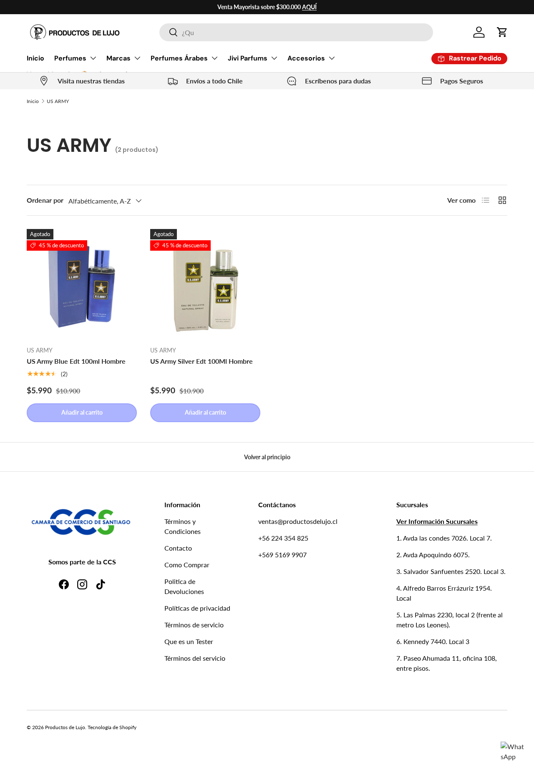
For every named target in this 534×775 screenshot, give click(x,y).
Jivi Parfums (247, 58)
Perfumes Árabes (179, 58)
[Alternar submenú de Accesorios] (332, 58)
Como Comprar (186, 565)
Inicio (35, 58)
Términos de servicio (194, 625)
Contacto (178, 548)
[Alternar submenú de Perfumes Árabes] (214, 58)
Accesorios (306, 58)
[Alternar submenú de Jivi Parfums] (274, 58)
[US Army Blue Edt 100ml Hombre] (82, 284)
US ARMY (58, 101)
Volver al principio (267, 456)
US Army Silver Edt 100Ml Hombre (201, 361)
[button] (502, 32)
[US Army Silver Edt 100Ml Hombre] (205, 284)
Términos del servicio (194, 658)
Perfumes (70, 58)
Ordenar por (45, 200)
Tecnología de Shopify (112, 727)
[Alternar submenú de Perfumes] (93, 58)
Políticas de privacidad (197, 608)
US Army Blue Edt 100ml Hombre (76, 361)
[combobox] (296, 32)
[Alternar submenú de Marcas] (137, 58)
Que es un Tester (188, 641)
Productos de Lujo (65, 727)
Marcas (118, 58)
